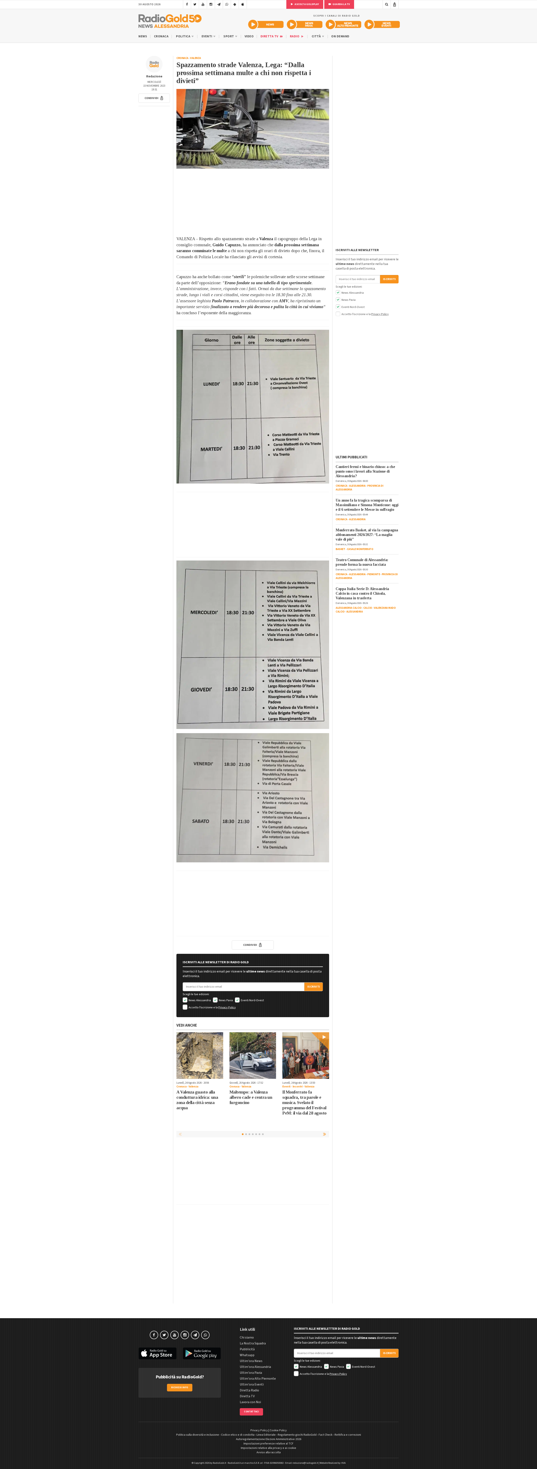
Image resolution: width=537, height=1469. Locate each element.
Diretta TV (270, 36)
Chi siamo (247, 1337)
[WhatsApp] (227, 4)
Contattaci (251, 1411)
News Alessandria (199, 1000)
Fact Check (325, 1435)
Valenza (195, 58)
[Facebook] (187, 4)
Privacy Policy (227, 1007)
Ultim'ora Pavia (251, 1372)
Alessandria (357, 486)
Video (249, 36)
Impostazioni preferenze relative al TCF (268, 1444)
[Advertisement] (252, 202)
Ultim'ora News (251, 1361)
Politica (183, 36)
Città (317, 36)
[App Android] (235, 4)
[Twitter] (195, 4)
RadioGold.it (219, 1463)
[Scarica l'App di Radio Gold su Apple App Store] (157, 1353)
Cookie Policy (278, 1430)
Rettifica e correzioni (348, 1435)
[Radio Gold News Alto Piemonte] (343, 24)
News (142, 36)
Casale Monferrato (360, 549)
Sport (229, 36)
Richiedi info (179, 1387)
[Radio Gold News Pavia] (304, 24)
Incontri (298, 1086)
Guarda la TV (341, 4)
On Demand (340, 36)
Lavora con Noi (250, 1402)
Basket (340, 549)
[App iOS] (243, 4)
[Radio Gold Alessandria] (170, 20)
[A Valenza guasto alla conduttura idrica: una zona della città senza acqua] (199, 1055)
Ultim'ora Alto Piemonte (258, 1378)
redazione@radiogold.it (305, 1463)
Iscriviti (313, 987)
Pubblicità (247, 1349)
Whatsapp (247, 1355)
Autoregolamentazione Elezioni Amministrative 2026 (268, 1439)
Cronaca (161, 36)
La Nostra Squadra (253, 1343)
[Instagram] (211, 4)
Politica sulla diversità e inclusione (197, 1435)
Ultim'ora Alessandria (255, 1367)
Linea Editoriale (266, 1435)
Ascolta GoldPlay (306, 4)
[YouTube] (203, 4)
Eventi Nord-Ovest (252, 1000)
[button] (154, 98)
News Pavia (225, 1000)
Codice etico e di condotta (237, 1435)
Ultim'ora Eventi (252, 1384)
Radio (295, 36)
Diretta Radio (249, 1390)
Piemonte (373, 574)
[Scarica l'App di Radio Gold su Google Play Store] (202, 1353)
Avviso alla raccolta (269, 1452)
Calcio (367, 608)
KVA (343, 1463)
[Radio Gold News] (265, 24)
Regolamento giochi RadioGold (297, 1435)
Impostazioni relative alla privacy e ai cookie (268, 1448)
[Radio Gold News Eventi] (382, 24)
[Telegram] (219, 4)
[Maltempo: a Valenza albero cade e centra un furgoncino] (252, 1055)
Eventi (207, 36)
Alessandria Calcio (348, 608)
